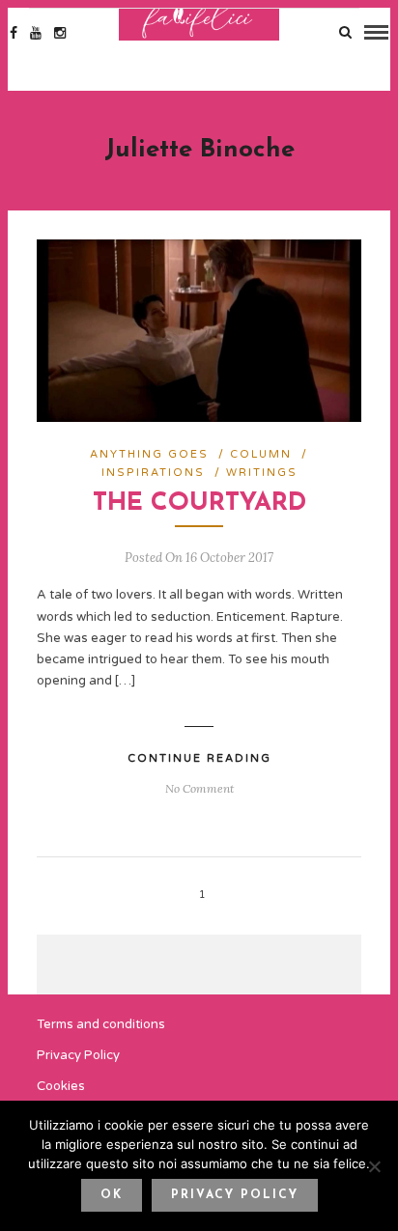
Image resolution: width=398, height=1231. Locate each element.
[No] (374, 1166)
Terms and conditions (101, 1024)
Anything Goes (149, 454)
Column (261, 454)
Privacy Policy (78, 1055)
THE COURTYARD (199, 503)
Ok (111, 1195)
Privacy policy (234, 1195)
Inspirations (153, 472)
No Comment (199, 788)
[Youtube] (36, 32)
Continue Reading (199, 758)
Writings (262, 472)
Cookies (61, 1086)
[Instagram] (60, 32)
